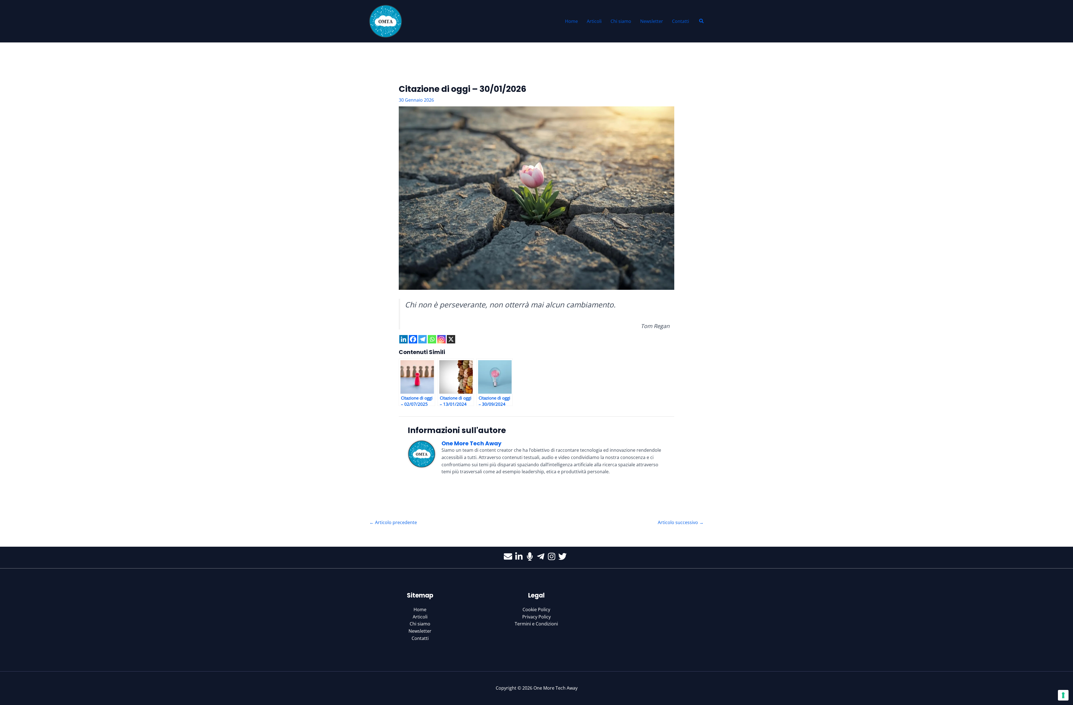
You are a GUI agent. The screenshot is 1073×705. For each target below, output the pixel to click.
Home (420, 609)
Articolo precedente (393, 522)
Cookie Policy (536, 609)
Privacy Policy (536, 617)
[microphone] (531, 556)
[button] (701, 21)
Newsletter (420, 631)
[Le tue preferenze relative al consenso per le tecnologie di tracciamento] (1063, 695)
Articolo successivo (681, 522)
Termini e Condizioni (536, 624)
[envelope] (509, 556)
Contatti (420, 638)
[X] (451, 339)
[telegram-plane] (541, 556)
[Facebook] (413, 339)
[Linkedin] (403, 339)
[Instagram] (441, 339)
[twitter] (563, 556)
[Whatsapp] (432, 339)
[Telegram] (422, 339)
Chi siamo (420, 624)
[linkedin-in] (520, 556)
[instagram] (552, 556)
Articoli (420, 617)
